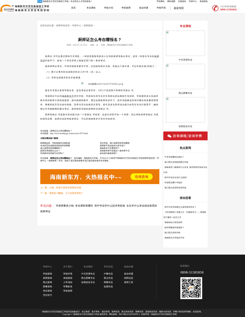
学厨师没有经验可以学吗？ (52, 153)
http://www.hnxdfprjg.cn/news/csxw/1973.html (69, 133)
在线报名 (182, 1)
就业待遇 (143, 8)
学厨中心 (193, 1)
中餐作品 (108, 274)
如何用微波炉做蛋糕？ (174, 227)
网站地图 (171, 1)
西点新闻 (47, 282)
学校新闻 (47, 274)
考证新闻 (47, 291)
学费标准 (67, 286)
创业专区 (179, 8)
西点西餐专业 (88, 278)
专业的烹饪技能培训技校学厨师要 (55, 146)
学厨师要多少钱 (65, 205)
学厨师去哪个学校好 (173, 183)
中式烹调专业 (88, 274)
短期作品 (108, 286)
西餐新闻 (47, 286)
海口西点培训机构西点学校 (176, 162)
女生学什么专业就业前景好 (141, 205)
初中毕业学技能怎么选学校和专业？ (180, 207)
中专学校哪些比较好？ (174, 157)
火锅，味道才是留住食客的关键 (65, 187)
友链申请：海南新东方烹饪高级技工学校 (159, 314)
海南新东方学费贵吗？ (110, 148)
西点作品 (108, 278)
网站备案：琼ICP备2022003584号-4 (124, 314)
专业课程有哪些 (84, 205)
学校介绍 (108, 8)
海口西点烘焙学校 (172, 233)
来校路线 (204, 1)
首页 (73, 8)
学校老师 (126, 8)
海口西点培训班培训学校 (175, 188)
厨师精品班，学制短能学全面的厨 (55, 143)
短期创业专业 (88, 282)
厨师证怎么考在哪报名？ (61, 131)
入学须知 (67, 282)
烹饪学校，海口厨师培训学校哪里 (115, 143)
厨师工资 (128, 282)
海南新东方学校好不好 (174, 238)
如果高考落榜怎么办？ (50, 151)
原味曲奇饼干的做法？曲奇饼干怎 (115, 151)
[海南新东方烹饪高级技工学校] (11, 8)
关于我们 (67, 266)
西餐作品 (108, 282)
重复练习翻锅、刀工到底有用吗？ (66, 193)
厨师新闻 (88, 25)
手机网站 (160, 1)
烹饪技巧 (47, 295)
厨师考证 (45, 211)
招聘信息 (128, 278)
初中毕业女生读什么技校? (175, 177)
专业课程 (91, 8)
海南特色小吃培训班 (173, 222)
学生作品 (108, 266)
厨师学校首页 (63, 25)
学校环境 (161, 8)
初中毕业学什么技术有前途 (109, 205)
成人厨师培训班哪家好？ (51, 148)
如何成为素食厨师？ (109, 153)
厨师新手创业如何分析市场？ (113, 146)
